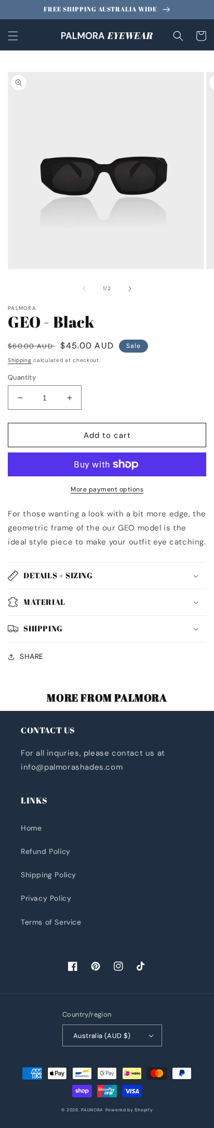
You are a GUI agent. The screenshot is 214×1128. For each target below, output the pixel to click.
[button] (13, 35)
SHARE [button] (32, 656)
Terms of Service (51, 922)
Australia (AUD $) (102, 1035)
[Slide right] (129, 288)
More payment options (107, 489)
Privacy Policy (46, 898)
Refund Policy (46, 851)
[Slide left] (84, 288)
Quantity (22, 377)
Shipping (20, 360)
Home (31, 828)
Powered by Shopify (129, 1110)
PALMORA (92, 1110)
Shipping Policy (48, 874)
